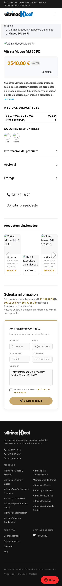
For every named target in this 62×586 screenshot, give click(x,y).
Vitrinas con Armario (43, 495)
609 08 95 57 (11, 302)
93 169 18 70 (20, 195)
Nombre (13, 341)
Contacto (8, 546)
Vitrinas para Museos (14, 498)
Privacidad (22, 574)
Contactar (46, 71)
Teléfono (37, 353)
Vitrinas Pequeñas (42, 501)
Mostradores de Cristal (44, 480)
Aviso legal (9, 574)
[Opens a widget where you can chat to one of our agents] (50, 580)
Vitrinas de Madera (42, 485)
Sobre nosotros (12, 535)
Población (15, 353)
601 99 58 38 (29, 302)
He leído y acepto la (32, 391)
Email (35, 341)
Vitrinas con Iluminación (15, 512)
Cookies (33, 574)
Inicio (10, 25)
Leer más (9, 99)
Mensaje (14, 366)
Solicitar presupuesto (22, 205)
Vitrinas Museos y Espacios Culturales (31, 29)
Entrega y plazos (12, 541)
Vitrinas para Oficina (43, 490)
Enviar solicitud (33, 400)
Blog (6, 551)
